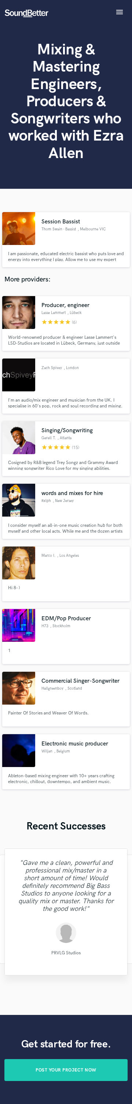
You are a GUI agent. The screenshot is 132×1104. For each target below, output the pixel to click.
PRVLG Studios (66, 953)
